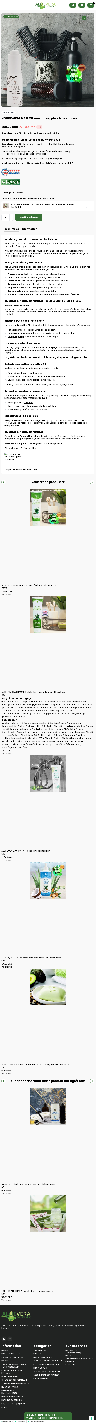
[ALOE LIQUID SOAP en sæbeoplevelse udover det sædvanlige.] (48, 908)
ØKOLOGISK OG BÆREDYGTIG (14, 1357)
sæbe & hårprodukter (25, 448)
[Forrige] (4, 482)
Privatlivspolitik (7, 1421)
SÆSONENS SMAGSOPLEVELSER (46, 1375)
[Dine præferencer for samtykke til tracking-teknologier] (91, 1418)
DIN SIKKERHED (7, 1361)
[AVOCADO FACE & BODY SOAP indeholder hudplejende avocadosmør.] (48, 1015)
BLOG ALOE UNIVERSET (11, 1354)
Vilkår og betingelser (37, 1421)
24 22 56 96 (71, 1365)
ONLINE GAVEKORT (41, 1378)
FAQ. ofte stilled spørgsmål (13, 1403)
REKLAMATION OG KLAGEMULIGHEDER (9, 1391)
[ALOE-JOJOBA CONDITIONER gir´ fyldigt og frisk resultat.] (48, 536)
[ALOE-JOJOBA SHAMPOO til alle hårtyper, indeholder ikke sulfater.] (48, 643)
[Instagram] (10, 1338)
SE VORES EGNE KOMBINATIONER (47, 1371)
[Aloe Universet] (73, 5)
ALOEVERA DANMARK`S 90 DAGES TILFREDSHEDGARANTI (15, 1365)
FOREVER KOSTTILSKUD (43, 1357)
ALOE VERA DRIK (40, 1350)
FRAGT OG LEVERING (10, 1387)
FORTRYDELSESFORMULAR (12, 1396)
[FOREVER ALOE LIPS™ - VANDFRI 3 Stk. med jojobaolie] (48, 1242)
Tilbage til (9, 448)
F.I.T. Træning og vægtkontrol (46, 1364)
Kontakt (5, 1407)
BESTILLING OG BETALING (12, 1400)
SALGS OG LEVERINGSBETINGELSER (16, 1383)
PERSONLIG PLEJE (40, 1368)
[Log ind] (82, 5)
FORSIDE (5, 1350)
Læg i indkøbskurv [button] (28, 217)
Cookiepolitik (21, 1421)
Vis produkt (7, 594)
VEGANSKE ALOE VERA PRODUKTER (48, 1361)
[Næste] (92, 482)
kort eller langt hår (43, 309)
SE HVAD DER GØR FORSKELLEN (14, 1380)
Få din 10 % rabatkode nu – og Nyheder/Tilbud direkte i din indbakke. (44, 1416)
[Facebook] (4, 1338)
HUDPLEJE (37, 1354)
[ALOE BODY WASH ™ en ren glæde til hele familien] (48, 802)
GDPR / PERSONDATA (10, 1376)
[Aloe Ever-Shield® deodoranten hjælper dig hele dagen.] (48, 1135)
